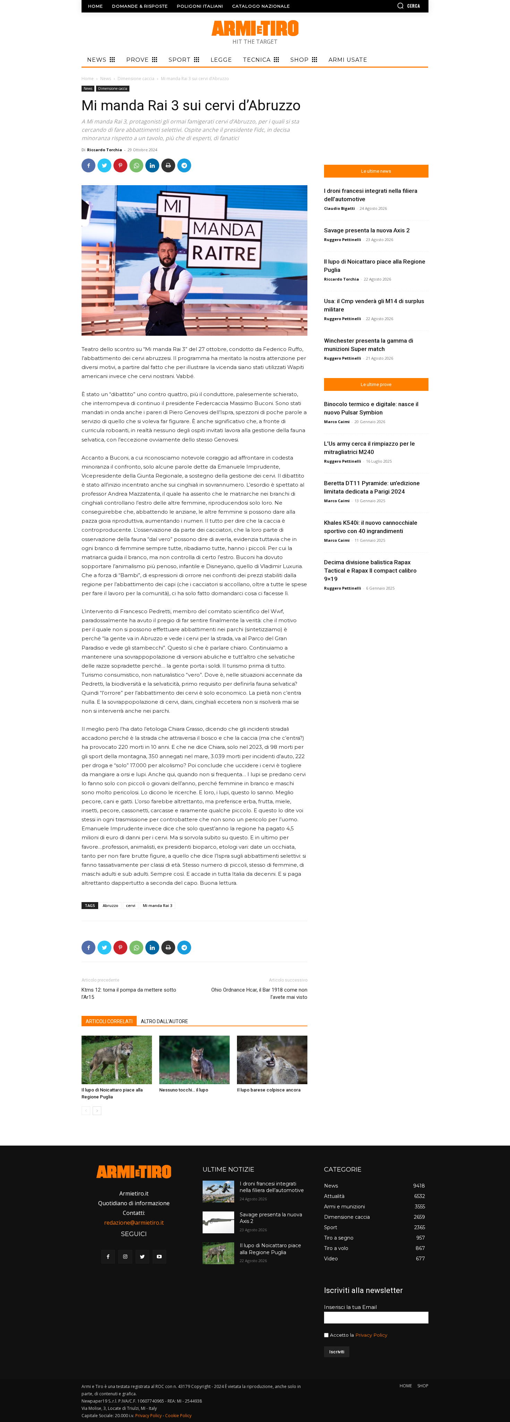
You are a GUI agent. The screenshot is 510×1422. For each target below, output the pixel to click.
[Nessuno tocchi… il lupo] (194, 1060)
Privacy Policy (371, 1335)
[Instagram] (125, 1256)
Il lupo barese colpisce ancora (268, 1090)
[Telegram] (184, 165)
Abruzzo (110, 905)
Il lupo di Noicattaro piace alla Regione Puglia (270, 1249)
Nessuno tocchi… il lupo (183, 1090)
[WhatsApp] (136, 165)
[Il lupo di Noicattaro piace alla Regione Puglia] (117, 1060)
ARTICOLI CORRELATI (109, 1021)
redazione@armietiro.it (134, 1222)
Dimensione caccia (136, 79)
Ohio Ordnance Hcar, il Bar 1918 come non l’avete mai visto (259, 993)
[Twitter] (104, 165)
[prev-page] (86, 1110)
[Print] (168, 165)
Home (88, 79)
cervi (130, 905)
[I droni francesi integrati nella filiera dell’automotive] (218, 1191)
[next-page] (97, 1110)
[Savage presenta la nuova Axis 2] (218, 1222)
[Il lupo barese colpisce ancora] (272, 1060)
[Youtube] (159, 1256)
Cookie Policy (178, 1416)
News (105, 79)
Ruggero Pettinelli (342, 239)
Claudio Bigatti (339, 208)
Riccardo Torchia (104, 149)
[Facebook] (88, 165)
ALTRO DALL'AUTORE (164, 1021)
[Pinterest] (120, 165)
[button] (388, 5)
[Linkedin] (152, 165)
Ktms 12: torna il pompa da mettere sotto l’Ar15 (129, 993)
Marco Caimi (337, 421)
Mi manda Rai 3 (157, 905)
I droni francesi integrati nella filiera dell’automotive (272, 1187)
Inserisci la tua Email (350, 1307)
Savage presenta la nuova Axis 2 (367, 230)
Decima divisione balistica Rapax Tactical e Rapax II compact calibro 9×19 (370, 570)
